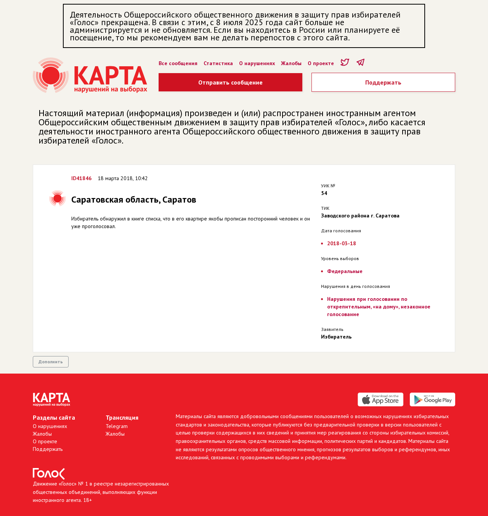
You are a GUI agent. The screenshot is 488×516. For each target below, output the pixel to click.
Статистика (218, 63)
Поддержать (383, 82)
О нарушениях (257, 63)
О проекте (321, 63)
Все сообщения (178, 63)
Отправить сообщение (230, 82)
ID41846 (81, 178)
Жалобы (291, 63)
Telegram (117, 426)
